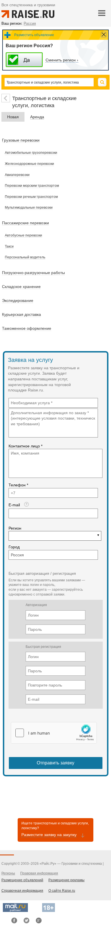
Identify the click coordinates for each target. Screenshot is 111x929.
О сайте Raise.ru (61, 891)
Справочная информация (22, 891)
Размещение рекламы (66, 880)
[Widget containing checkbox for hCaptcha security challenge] (54, 733)
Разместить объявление (34, 35)
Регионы (8, 873)
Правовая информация (39, 873)
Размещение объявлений (22, 880)
